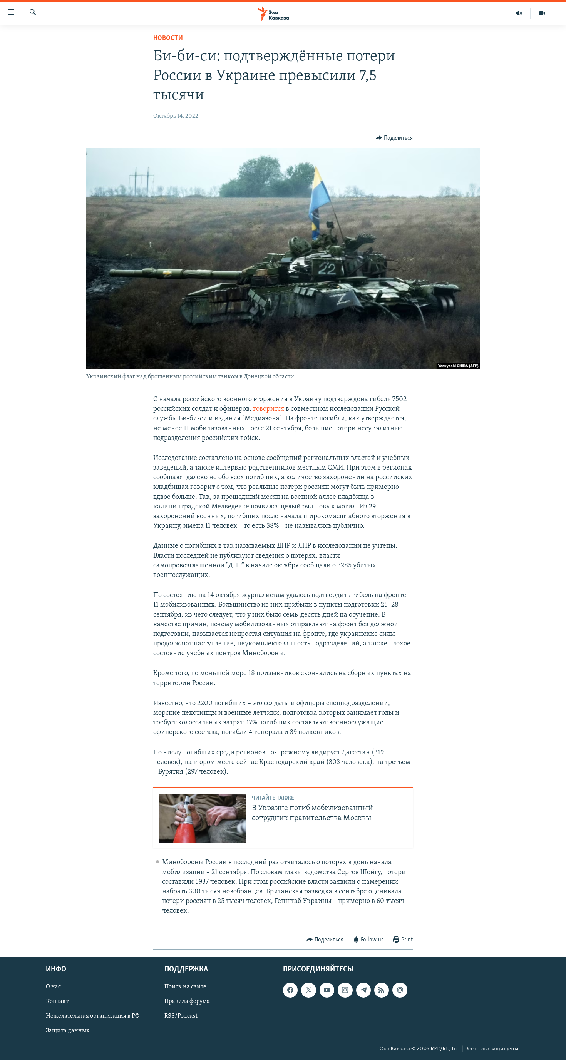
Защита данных (67, 1031)
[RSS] (381, 990)
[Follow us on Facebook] (290, 990)
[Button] (394, 138)
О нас (53, 987)
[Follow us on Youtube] (327, 990)
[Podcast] (399, 990)
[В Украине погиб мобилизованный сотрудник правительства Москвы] (202, 818)
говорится (268, 409)
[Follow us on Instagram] (345, 990)
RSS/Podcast (181, 1016)
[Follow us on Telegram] (363, 990)
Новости (168, 38)
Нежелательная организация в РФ (92, 1016)
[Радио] (519, 13)
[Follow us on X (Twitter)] (308, 990)
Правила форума (187, 1001)
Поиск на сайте (185, 987)
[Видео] (542, 13)
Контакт (57, 1001)
